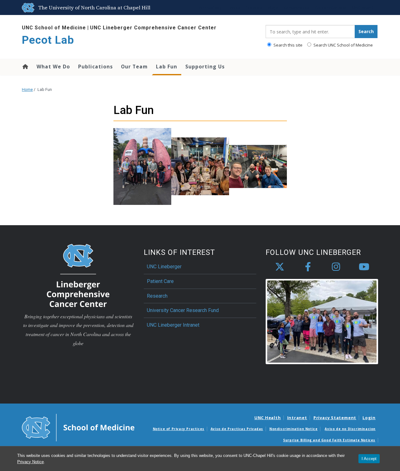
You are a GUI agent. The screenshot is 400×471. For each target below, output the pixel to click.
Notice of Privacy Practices (178, 429)
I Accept (369, 458)
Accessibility (210, 7)
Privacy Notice (30, 461)
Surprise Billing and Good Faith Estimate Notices (329, 440)
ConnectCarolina (331, 7)
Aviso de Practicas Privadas (237, 429)
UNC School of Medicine (54, 28)
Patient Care (160, 281)
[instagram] (336, 267)
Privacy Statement (334, 417)
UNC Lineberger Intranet (173, 325)
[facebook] (308, 267)
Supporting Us (205, 66)
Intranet (297, 417)
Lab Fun (166, 66)
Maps (273, 7)
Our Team (134, 66)
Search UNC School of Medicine (342, 45)
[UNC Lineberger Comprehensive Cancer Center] (78, 275)
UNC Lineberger (164, 267)
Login (369, 417)
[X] (280, 267)
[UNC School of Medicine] (78, 427)
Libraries (254, 7)
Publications (95, 66)
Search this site (287, 45)
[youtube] (364, 267)
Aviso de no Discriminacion (350, 429)
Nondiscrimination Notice (293, 429)
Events (234, 7)
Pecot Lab (48, 40)
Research (157, 296)
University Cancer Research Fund (183, 310)
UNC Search (363, 7)
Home (24, 66)
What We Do (53, 66)
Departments (296, 7)
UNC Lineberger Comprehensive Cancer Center (153, 28)
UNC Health (267, 417)
